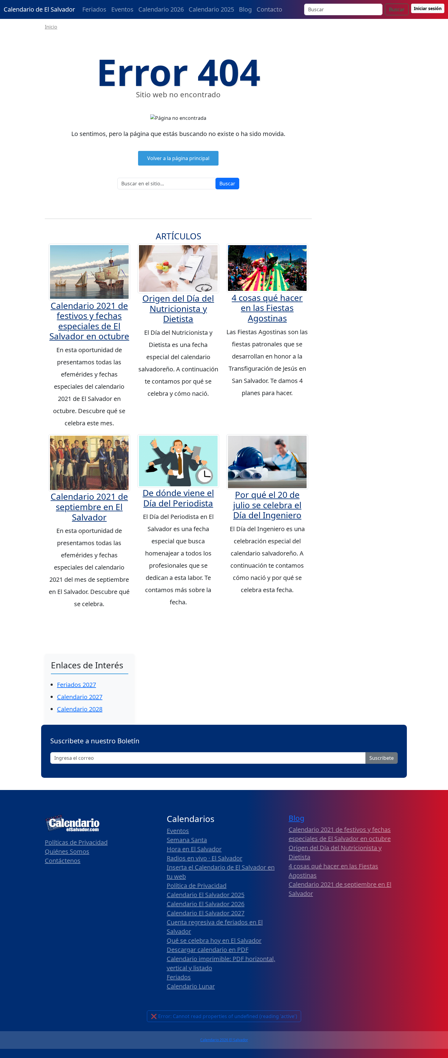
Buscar (397, 9)
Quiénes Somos (67, 851)
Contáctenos (62, 860)
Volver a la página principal (178, 158)
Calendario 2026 (161, 9)
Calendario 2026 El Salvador (224, 1039)
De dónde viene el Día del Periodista (178, 498)
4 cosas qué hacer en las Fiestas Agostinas (267, 308)
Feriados (94, 9)
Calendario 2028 (79, 709)
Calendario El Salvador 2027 (205, 913)
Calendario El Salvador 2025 (205, 895)
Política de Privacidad (196, 885)
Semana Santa (187, 840)
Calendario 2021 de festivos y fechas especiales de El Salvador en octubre (89, 321)
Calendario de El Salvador (39, 9)
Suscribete (381, 758)
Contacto (269, 9)
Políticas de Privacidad (76, 842)
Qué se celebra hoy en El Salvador (214, 940)
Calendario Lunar (191, 986)
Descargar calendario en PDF (207, 949)
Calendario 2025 (211, 9)
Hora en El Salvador (194, 849)
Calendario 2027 (79, 697)
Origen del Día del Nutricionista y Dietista (178, 308)
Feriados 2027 (76, 685)
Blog (245, 9)
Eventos (122, 9)
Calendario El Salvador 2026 (205, 904)
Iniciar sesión (428, 8)
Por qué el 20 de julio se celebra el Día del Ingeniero (267, 505)
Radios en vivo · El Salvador (204, 858)
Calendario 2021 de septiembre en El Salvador (89, 507)
